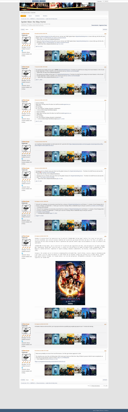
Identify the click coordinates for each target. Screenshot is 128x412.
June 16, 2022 (61, 118)
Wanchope (26, 33)
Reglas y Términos (99, 410)
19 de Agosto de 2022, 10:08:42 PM (41, 201)
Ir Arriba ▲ (106, 410)
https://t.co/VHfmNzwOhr (45, 38)
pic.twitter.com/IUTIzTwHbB (48, 172)
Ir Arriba (23, 379)
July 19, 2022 (60, 178)
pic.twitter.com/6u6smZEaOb (59, 38)
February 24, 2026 (53, 359)
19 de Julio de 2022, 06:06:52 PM (41, 168)
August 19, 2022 (53, 213)
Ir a (88, 385)
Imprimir (105, 29)
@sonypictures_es (66, 104)
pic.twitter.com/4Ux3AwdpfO (72, 71)
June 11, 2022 (60, 77)
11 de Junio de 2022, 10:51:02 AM (41, 66)
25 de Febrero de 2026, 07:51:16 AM (41, 350)
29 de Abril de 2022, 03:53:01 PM (41, 33)
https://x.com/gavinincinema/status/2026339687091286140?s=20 (50, 361)
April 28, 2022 (60, 44)
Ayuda (94, 410)
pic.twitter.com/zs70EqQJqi (97, 205)
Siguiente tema (103, 25)
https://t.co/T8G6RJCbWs (63, 357)
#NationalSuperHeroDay (47, 36)
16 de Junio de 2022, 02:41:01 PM (41, 100)
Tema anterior (95, 25)
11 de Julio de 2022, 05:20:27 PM (41, 141)
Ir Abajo (22, 29)
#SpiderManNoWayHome (82, 36)
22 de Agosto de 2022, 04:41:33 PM (41, 324)
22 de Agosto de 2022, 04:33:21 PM (41, 236)
